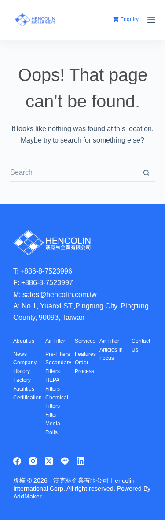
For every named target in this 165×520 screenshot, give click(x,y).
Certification (27, 398)
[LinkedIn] (80, 461)
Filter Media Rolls (52, 424)
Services (85, 341)
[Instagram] (33, 461)
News (20, 354)
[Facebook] (17, 461)
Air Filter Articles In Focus (111, 350)
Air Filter (55, 341)
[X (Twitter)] (49, 461)
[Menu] (151, 20)
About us (23, 341)
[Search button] (146, 173)
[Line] (65, 461)
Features (85, 354)
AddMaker (27, 496)
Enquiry (129, 19)
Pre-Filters (57, 354)
